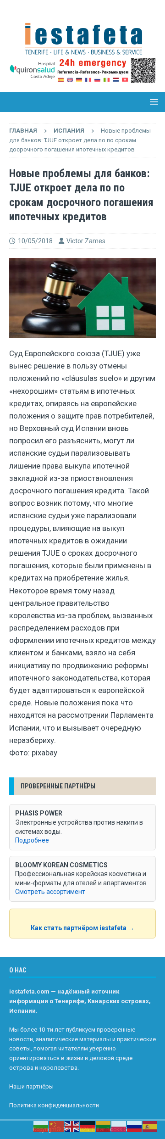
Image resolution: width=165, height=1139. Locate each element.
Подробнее (32, 840)
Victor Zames (85, 241)
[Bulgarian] (41, 1126)
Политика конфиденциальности (54, 1105)
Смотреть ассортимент (50, 891)
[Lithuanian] (103, 1126)
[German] (88, 1126)
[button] (152, 102)
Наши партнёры (31, 1086)
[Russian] (135, 1126)
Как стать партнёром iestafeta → (82, 928)
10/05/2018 (35, 241)
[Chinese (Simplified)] (57, 1126)
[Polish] (119, 1126)
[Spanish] (150, 1126)
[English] (72, 1126)
